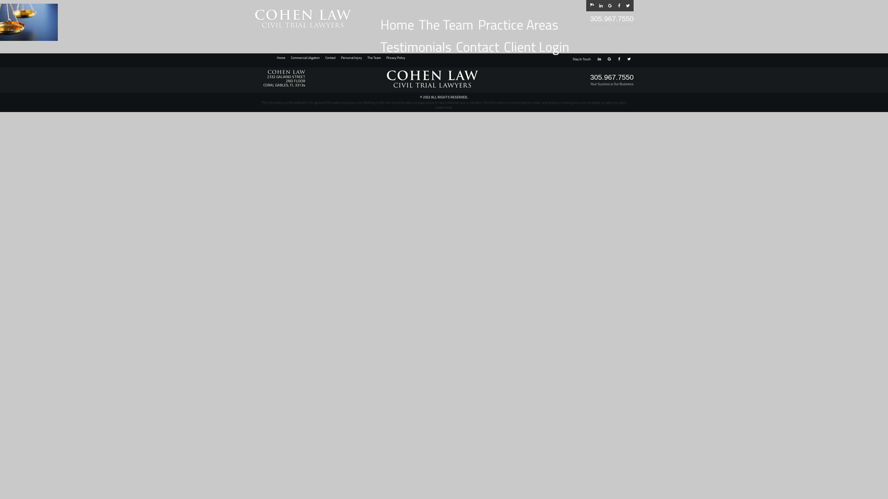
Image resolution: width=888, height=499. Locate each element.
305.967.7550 (612, 19)
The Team (446, 25)
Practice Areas (518, 25)
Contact (477, 47)
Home (397, 25)
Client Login (536, 47)
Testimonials (415, 47)
